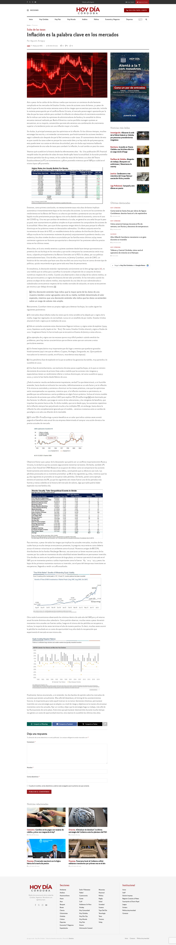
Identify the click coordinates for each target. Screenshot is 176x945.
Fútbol (81, 892)
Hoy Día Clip (83, 916)
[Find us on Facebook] (27, 2)
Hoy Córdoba (43, 19)
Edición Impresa (127, 895)
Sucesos (113, 234)
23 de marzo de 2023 (33, 866)
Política (96, 19)
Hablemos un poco (85, 904)
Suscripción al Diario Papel (130, 901)
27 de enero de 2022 (52, 46)
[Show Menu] (28, 10)
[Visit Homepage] (88, 10)
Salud (100, 901)
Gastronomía (83, 895)
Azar (61, 901)
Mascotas (102, 890)
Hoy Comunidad (84, 910)
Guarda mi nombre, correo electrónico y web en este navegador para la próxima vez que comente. (59, 786)
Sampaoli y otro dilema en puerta (122, 186)
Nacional (101, 892)
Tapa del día (103, 910)
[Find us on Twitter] (30, 2)
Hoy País (58, 19)
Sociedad (101, 904)
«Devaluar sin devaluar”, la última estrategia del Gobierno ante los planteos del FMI (88, 830)
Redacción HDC (38, 46)
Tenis (100, 916)
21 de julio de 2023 (75, 835)
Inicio (31, 19)
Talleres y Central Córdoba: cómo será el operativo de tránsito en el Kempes (126, 251)
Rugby (101, 898)
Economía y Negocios (112, 19)
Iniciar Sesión (130, 2)
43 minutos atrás (116, 229)
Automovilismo (65, 895)
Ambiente (63, 890)
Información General (85, 928)
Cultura (62, 919)
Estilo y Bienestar (84, 890)
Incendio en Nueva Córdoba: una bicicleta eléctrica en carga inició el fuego (122, 149)
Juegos (124, 904)
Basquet (62, 904)
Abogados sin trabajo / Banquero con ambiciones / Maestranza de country (122, 162)
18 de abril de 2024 (33, 835)
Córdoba (62, 916)
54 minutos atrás (116, 242)
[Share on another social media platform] (105, 724)
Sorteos (124, 907)
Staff (123, 892)
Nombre (30, 767)
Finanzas (35, 25)
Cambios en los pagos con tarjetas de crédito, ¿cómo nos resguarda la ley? (45, 830)
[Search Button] (146, 19)
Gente (81, 898)
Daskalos (71, 938)
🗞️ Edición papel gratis (136, 10)
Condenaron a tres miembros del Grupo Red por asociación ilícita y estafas (121, 175)
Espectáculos (64, 928)
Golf (80, 901)
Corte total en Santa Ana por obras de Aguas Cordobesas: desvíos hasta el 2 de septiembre (128, 211)
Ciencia (62, 910)
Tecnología (102, 913)
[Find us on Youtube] (35, 2)
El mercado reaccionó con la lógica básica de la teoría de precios (43, 862)
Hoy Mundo (71, 19)
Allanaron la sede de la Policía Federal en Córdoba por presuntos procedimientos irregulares (122, 136)
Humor (81, 925)
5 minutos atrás (115, 216)
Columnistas (64, 913)
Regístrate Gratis (143, 2)
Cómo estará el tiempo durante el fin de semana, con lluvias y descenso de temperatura (129, 225)
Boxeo (62, 907)
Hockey (81, 907)
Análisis (84, 19)
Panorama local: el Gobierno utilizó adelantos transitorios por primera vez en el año (87, 862)
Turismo (101, 919)
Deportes (129, 19)
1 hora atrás (114, 255)
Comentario (31, 742)
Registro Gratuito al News (130, 898)
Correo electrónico (33, 777)
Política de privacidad (129, 910)
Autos (62, 898)
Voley (100, 922)
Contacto (125, 913)
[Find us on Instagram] (32, 2)
